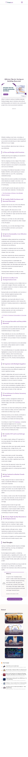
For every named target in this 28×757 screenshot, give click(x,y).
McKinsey (17, 422)
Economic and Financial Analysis (14, 599)
